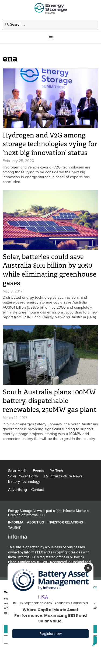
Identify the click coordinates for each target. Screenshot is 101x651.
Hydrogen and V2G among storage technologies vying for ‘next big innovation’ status (50, 144)
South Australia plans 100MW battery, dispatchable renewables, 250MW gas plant (49, 401)
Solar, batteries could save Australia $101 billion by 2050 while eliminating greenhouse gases (49, 270)
